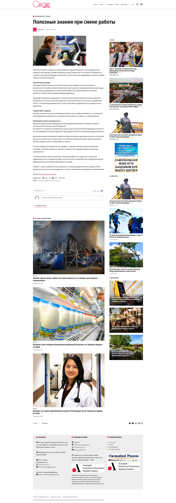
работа (53, 180)
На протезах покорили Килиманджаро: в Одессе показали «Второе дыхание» (125, 236)
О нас (132, 4)
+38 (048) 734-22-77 (43, 465)
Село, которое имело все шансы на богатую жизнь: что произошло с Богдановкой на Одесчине (124, 354)
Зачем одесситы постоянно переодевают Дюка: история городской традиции (125, 136)
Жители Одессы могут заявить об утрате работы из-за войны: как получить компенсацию (65, 279)
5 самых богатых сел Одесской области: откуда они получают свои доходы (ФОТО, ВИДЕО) (125, 106)
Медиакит (77, 442)
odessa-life (41, 29)
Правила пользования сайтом (70, 497)
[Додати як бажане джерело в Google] (61, 178)
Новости (95, 4)
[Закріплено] (141, 4)
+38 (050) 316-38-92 (79, 447)
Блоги (117, 4)
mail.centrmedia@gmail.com (46, 467)
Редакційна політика (56, 497)
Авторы (45, 423)
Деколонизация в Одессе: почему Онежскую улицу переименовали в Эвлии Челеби (124, 270)
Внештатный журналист (47, 174)
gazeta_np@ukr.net (80, 450)
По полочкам (110, 4)
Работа (111, 445)
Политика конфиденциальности (41, 497)
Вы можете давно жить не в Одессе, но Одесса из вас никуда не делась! (125, 327)
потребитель (47, 180)
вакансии (41, 180)
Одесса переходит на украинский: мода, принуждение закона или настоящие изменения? (123, 71)
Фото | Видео (124, 4)
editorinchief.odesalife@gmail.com (48, 475)
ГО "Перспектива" (114, 449)
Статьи (101, 4)
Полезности (39, 16)
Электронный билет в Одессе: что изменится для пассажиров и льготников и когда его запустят (126, 299)
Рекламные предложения (82, 445)
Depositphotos (113, 447)
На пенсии (112, 442)
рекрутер (57, 180)
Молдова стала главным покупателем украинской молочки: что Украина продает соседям (67, 345)
